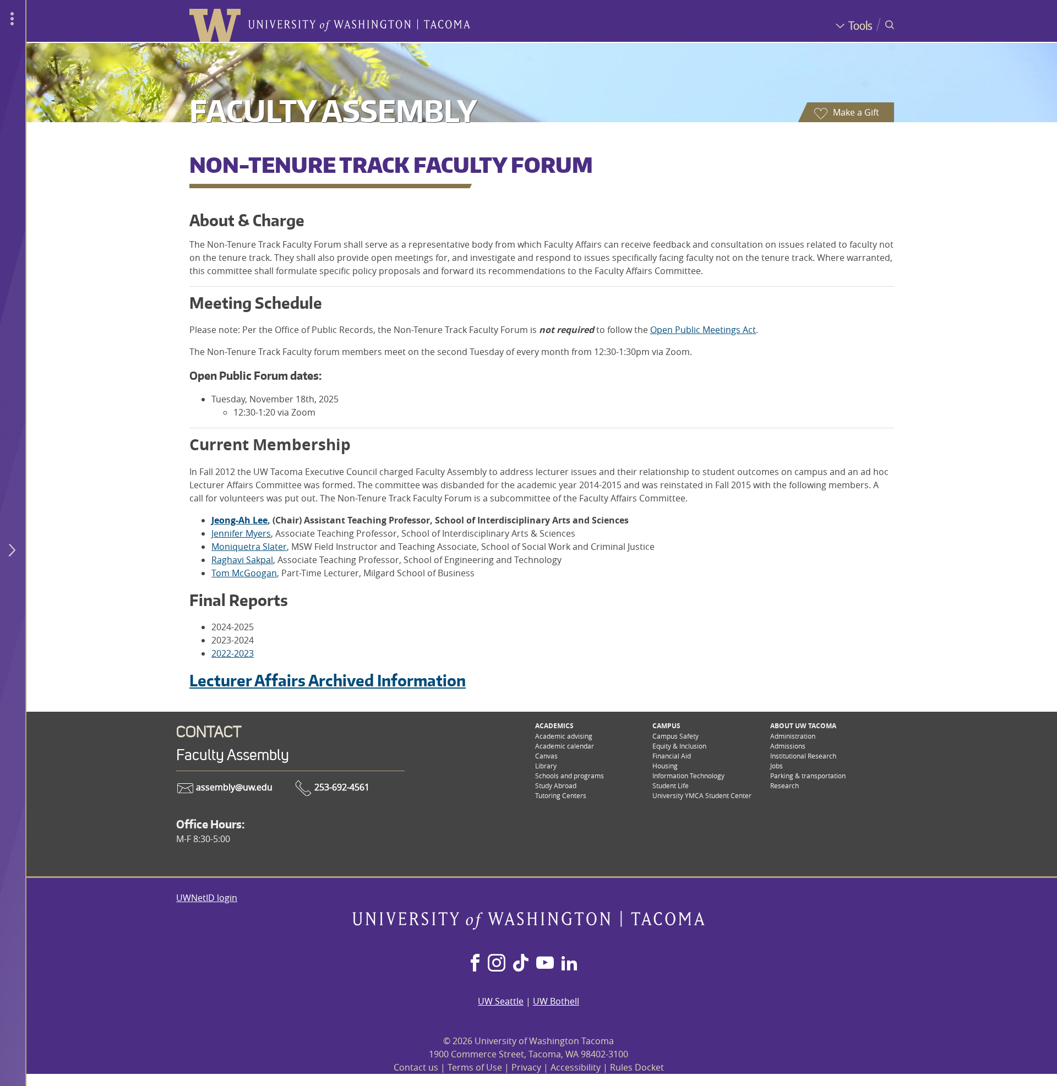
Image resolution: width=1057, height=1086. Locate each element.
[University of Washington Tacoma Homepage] (528, 926)
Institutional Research (803, 755)
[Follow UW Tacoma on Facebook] (475, 964)
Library (546, 765)
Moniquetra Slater (249, 547)
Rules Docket (637, 1067)
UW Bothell (556, 1001)
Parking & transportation (808, 775)
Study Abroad (555, 785)
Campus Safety (675, 736)
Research (784, 785)
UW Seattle (501, 1001)
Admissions (787, 745)
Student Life (670, 785)
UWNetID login (206, 898)
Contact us (416, 1067)
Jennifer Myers (241, 533)
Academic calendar (564, 745)
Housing (665, 765)
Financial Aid (671, 755)
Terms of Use (475, 1067)
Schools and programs (569, 775)
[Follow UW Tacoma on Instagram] (496, 964)
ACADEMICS (554, 725)
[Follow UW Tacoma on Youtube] (545, 964)
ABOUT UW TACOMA (803, 725)
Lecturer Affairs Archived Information (327, 680)
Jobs (776, 765)
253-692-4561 (340, 787)
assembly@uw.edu (233, 787)
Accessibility (576, 1067)
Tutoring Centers (560, 795)
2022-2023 (232, 653)
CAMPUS (666, 725)
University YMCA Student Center (701, 795)
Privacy (526, 1067)
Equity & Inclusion (679, 745)
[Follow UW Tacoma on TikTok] (521, 964)
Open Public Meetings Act (703, 330)
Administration (792, 736)
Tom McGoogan (244, 573)
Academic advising (563, 736)
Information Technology (688, 775)
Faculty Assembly (333, 110)
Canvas (546, 755)
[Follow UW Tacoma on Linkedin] (569, 964)
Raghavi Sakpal (242, 560)
